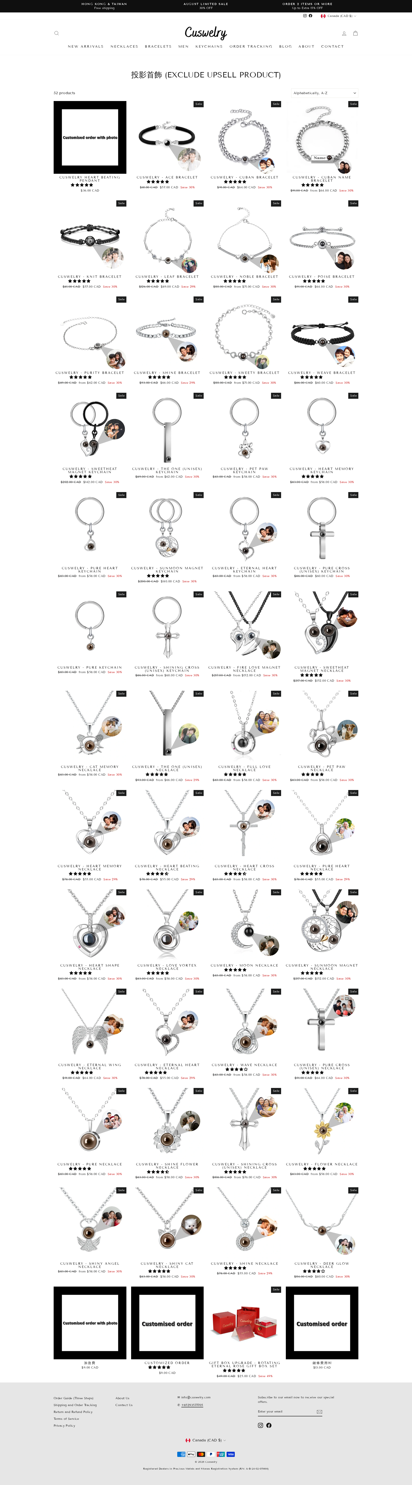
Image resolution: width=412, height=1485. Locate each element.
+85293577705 (192, 1405)
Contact (332, 46)
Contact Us (124, 1405)
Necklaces (125, 46)
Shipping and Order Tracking (75, 1405)
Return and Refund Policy (73, 1412)
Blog (285, 46)
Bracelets (158, 46)
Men (183, 46)
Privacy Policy (64, 1426)
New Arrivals (86, 46)
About (306, 46)
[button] (82, 185)
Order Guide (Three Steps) (74, 1398)
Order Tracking (251, 46)
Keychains (209, 46)
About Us (122, 1398)
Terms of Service (66, 1419)
